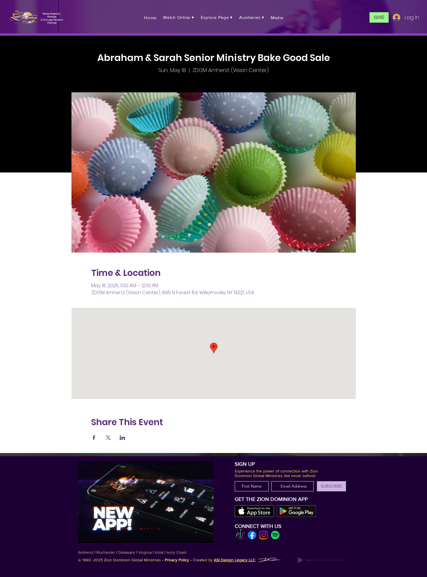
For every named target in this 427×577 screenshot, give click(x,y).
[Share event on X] (108, 437)
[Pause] (85, 535)
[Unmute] (95, 535)
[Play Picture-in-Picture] (204, 535)
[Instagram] (263, 535)
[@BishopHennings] (240, 535)
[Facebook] (252, 535)
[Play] (300, 560)
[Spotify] (275, 535)
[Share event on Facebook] (94, 437)
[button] (179, 17)
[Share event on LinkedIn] (122, 437)
